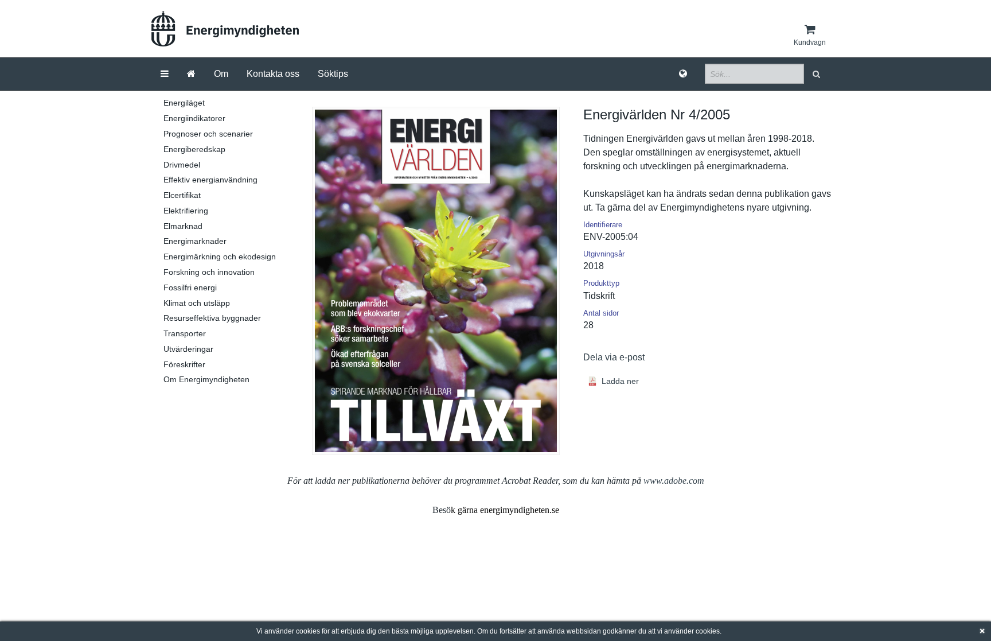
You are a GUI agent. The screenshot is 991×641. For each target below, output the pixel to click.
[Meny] (164, 74)
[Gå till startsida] (191, 74)
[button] (817, 74)
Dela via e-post (614, 357)
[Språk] (683, 74)
